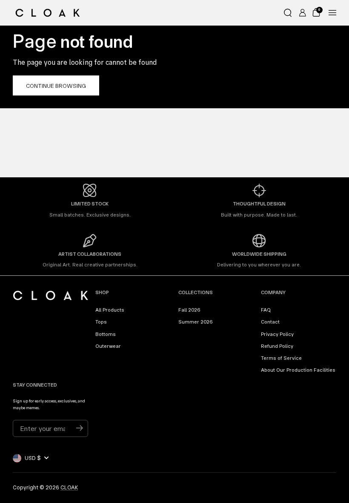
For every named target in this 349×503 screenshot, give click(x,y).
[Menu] (332, 13)
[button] (288, 13)
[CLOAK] (48, 13)
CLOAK (69, 487)
